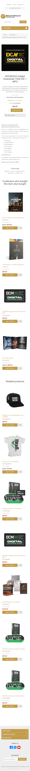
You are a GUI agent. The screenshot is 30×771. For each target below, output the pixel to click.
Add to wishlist (11, 115)
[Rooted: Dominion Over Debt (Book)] (15, 202)
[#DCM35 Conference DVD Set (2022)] (15, 633)
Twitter (15, 747)
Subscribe (22, 759)
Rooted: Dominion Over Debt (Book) (13, 217)
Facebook (11, 747)
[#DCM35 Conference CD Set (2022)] (15, 680)
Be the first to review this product (15, 97)
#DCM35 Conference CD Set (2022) (13, 696)
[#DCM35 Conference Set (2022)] (15, 493)
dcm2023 (17, 173)
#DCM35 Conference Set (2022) (11, 508)
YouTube (18, 747)
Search (23, 22)
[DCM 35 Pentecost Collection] (15, 586)
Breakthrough (18, 100)
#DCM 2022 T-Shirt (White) (10, 461)
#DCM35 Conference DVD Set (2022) (13, 649)
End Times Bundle (7, 358)
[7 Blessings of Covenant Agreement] (15, 249)
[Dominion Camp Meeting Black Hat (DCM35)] (15, 399)
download (10, 173)
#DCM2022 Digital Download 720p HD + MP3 (14, 312)
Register (8, 4)
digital (6, 171)
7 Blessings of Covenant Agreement (13, 264)
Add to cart (17, 110)
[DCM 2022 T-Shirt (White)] (15, 446)
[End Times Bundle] (15, 342)
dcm (11, 171)
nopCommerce (17, 768)
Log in (14, 4)
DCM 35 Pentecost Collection (11, 602)
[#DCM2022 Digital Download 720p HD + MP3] (15, 296)
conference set (19, 171)
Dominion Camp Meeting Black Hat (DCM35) (12, 416)
